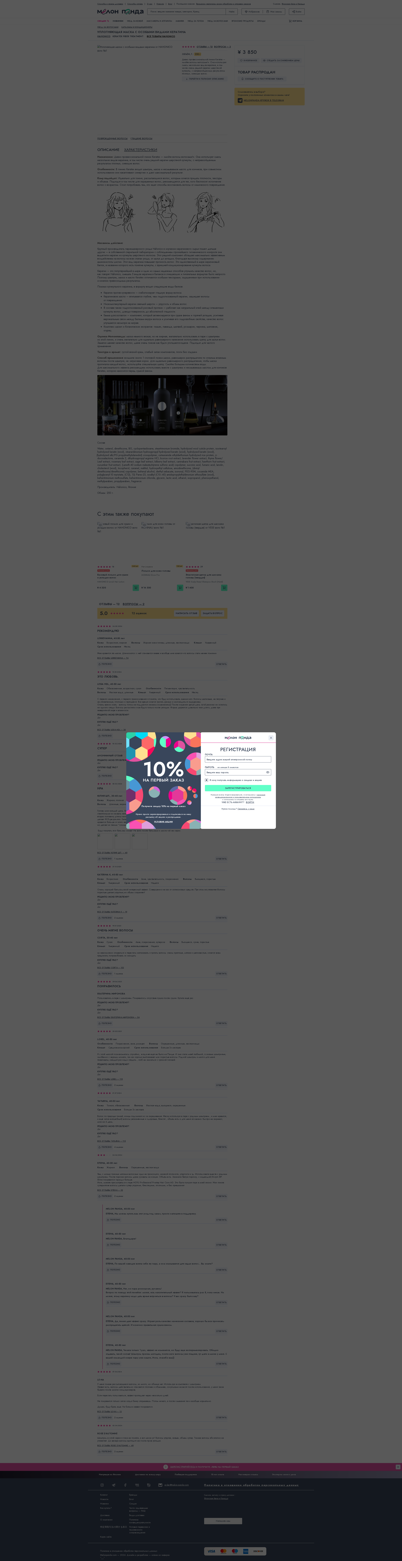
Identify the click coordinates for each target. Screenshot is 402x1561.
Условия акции (163, 821)
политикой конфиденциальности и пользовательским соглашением (240, 796)
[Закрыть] (271, 737)
